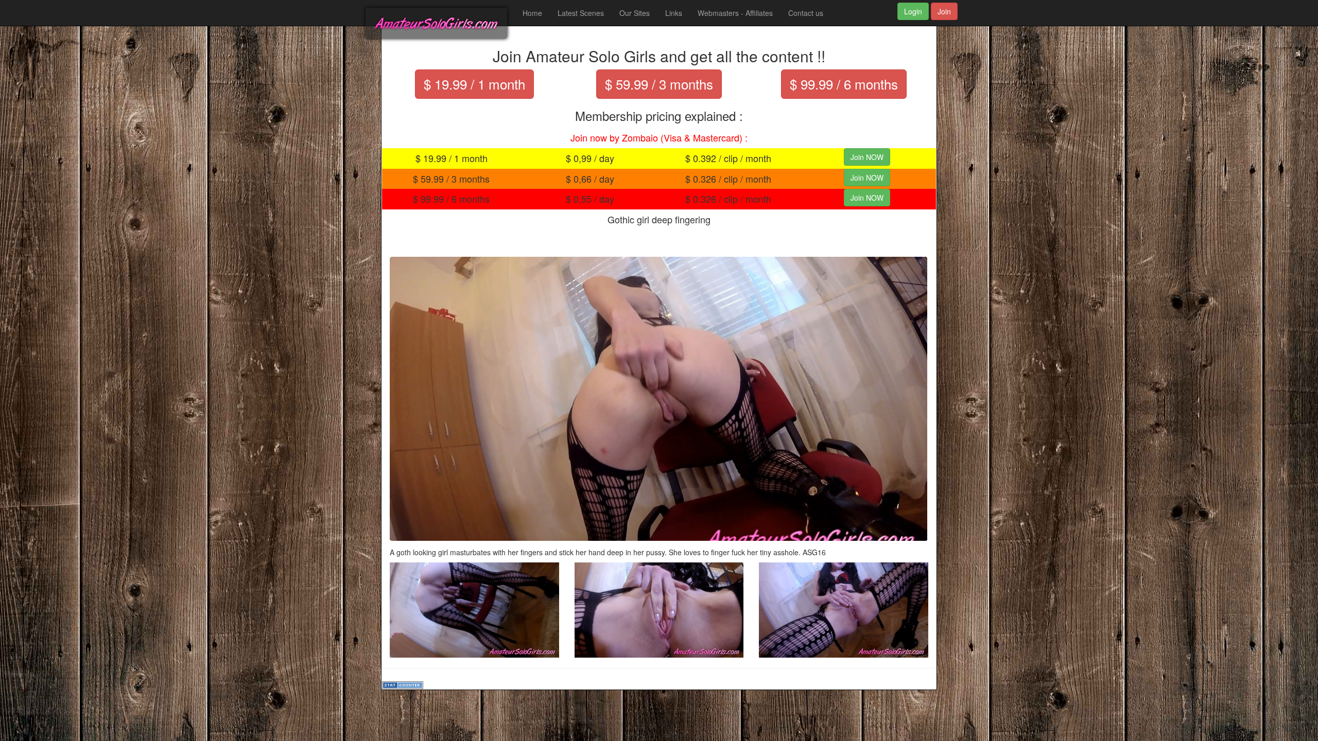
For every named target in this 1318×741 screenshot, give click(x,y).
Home (532, 13)
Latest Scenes (581, 13)
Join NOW (867, 157)
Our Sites (634, 13)
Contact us (805, 13)
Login (913, 11)
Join (944, 11)
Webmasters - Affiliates (735, 13)
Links (673, 13)
